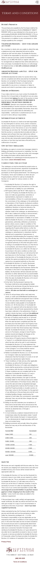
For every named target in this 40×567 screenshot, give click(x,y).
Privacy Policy (6, 542)
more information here (17, 160)
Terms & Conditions (20, 562)
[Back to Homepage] (10, 2)
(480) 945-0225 (20, 558)
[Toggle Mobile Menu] (37, 2)
